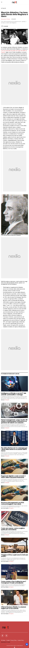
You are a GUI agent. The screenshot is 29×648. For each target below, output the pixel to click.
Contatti (8, 640)
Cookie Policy (21, 640)
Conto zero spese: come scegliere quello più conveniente (13, 528)
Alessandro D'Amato (5, 19)
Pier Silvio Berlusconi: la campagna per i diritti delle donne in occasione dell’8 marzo (14, 449)
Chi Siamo (3, 640)
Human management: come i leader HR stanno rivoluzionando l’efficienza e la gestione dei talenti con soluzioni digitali (14, 421)
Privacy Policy (13, 640)
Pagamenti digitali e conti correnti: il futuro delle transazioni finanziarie (13, 476)
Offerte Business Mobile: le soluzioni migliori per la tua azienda (13, 607)
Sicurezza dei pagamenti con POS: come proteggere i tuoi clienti (12, 503)
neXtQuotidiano (4, 508)
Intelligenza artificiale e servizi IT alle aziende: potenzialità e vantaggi (13, 394)
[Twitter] (5, 634)
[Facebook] (1, 634)
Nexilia (2, 399)
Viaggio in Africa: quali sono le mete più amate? (14, 555)
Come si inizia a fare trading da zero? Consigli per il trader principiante (13, 582)
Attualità (3, 8)
